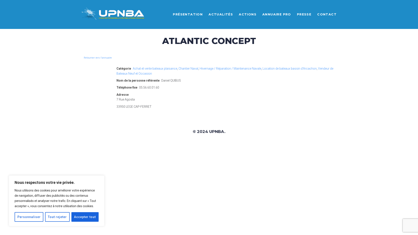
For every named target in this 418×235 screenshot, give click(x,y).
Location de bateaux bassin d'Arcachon (290, 68)
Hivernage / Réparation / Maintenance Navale (230, 68)
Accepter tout (85, 217)
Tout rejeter (57, 217)
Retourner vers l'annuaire (98, 57)
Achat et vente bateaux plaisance (155, 68)
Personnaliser (29, 217)
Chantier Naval (188, 68)
